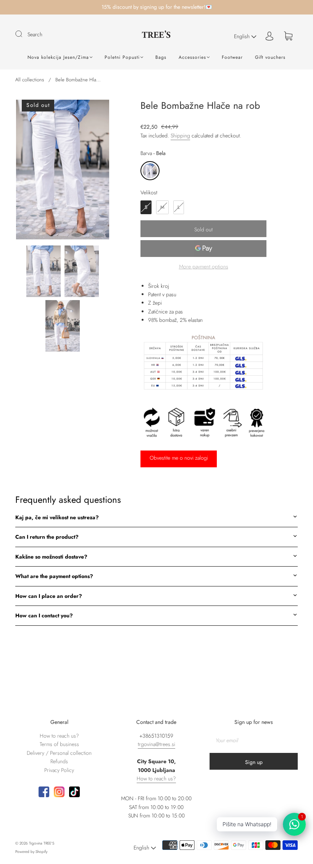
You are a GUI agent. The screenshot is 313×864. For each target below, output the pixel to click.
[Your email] (254, 740)
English (242, 36)
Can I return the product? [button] (47, 537)
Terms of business (59, 744)
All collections (29, 79)
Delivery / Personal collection (59, 753)
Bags (160, 57)
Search (34, 34)
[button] (25, 171)
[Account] (269, 36)
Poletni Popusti (122, 57)
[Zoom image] (62, 171)
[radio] (150, 170)
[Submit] (23, 34)
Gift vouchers (270, 57)
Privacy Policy (59, 770)
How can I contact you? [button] (44, 615)
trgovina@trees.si (156, 744)
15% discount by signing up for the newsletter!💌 (157, 7)
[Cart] (288, 36)
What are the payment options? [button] (54, 576)
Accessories (192, 57)
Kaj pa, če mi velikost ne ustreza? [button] (57, 517)
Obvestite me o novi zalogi (179, 458)
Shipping (180, 135)
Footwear (232, 57)
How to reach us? (59, 736)
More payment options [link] (203, 266)
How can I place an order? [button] (48, 596)
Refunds (59, 761)
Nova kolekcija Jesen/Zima (58, 57)
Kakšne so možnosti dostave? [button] (51, 556)
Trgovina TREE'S (41, 843)
